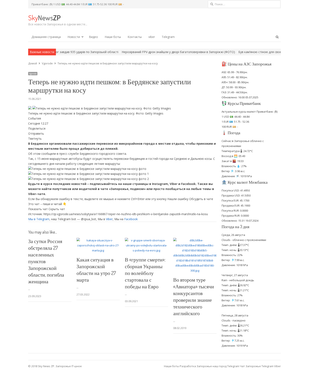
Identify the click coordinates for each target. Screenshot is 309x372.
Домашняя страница (46, 37)
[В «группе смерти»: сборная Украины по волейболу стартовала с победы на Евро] (146, 240)
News (44, 17)
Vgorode (33, 73)
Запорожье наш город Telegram (218, 366)
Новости (73, 37)
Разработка (188, 366)
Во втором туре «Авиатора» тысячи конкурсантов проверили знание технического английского (193, 296)
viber (151, 37)
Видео (93, 37)
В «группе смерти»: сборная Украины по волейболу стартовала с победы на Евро (145, 273)
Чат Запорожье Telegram (256, 366)
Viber (109, 219)
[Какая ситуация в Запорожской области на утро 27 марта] (98, 240)
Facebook (131, 219)
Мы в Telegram (38, 219)
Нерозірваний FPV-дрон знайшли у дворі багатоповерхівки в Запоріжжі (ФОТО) (164, 52)
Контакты (135, 37)
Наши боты (113, 37)
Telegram (168, 37)
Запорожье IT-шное (68, 366)
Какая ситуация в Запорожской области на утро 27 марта (96, 269)
